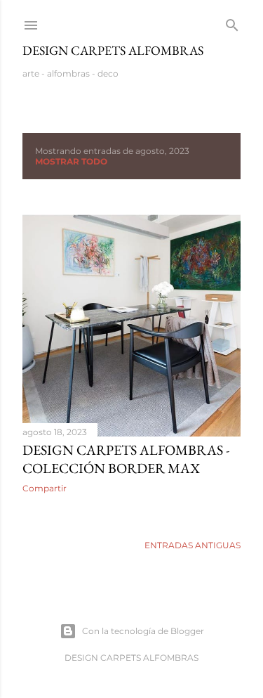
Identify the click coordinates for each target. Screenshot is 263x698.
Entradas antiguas (192, 545)
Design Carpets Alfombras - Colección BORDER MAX (125, 459)
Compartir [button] (44, 488)
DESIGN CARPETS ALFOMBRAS (112, 50)
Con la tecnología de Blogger (143, 631)
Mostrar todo (71, 161)
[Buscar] (232, 22)
